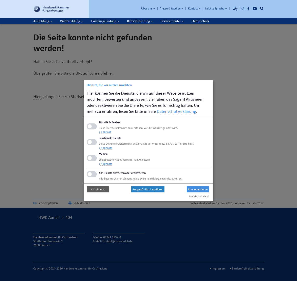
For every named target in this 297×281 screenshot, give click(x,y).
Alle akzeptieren (198, 189)
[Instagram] (242, 8)
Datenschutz (200, 21)
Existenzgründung (104, 21)
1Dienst (105, 132)
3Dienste (105, 148)
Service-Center (171, 21)
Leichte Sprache (215, 8)
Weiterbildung (70, 21)
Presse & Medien (170, 8)
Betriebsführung (139, 21)
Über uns (147, 8)
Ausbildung (41, 21)
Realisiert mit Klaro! (199, 196)
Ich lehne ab (98, 189)
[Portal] (235, 8)
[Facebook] (249, 8)
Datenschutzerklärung (176, 111)
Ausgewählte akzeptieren (147, 189)
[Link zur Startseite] (51, 9)
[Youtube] (255, 8)
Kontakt (193, 8)
